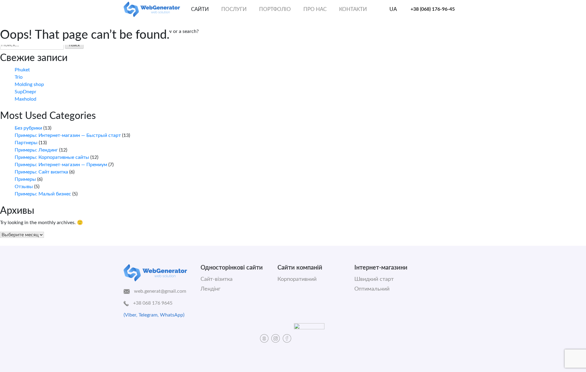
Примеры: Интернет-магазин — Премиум (61, 164)
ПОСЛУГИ (234, 9)
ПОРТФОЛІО (275, 9)
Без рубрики (28, 128)
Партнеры (26, 142)
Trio (19, 77)
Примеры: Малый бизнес (43, 193)
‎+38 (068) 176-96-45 (433, 9)
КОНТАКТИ (353, 9)
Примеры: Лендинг (36, 150)
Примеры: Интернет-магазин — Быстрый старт (68, 135)
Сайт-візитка (217, 279)
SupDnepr (25, 91)
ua (393, 9)
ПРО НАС (315, 9)
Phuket (22, 69)
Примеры (25, 179)
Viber (130, 315)
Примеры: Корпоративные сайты (52, 157)
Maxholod (25, 99)
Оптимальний (371, 289)
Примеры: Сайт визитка (41, 172)
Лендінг (210, 289)
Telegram (148, 315)
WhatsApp (171, 315)
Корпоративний (297, 279)
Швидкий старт (374, 279)
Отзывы (24, 186)
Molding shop (29, 84)
